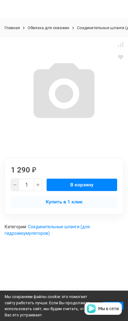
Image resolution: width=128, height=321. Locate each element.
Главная (12, 27)
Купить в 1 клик (64, 202)
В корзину (82, 185)
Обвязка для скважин (48, 27)
